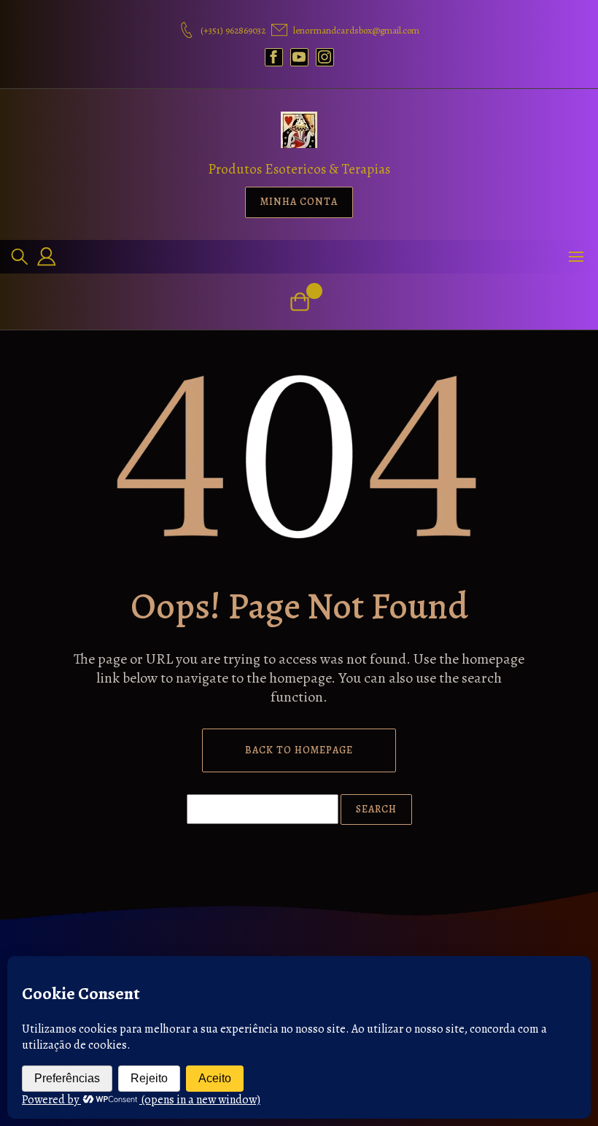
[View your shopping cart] (299, 301)
